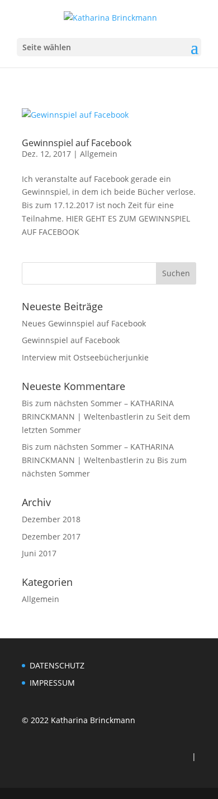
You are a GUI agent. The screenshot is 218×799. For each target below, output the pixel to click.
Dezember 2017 (51, 536)
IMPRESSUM (52, 682)
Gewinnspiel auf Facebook (76, 143)
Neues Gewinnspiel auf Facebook (84, 323)
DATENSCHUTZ (57, 665)
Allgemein (98, 153)
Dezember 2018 (51, 519)
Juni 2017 (39, 553)
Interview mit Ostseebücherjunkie (85, 357)
